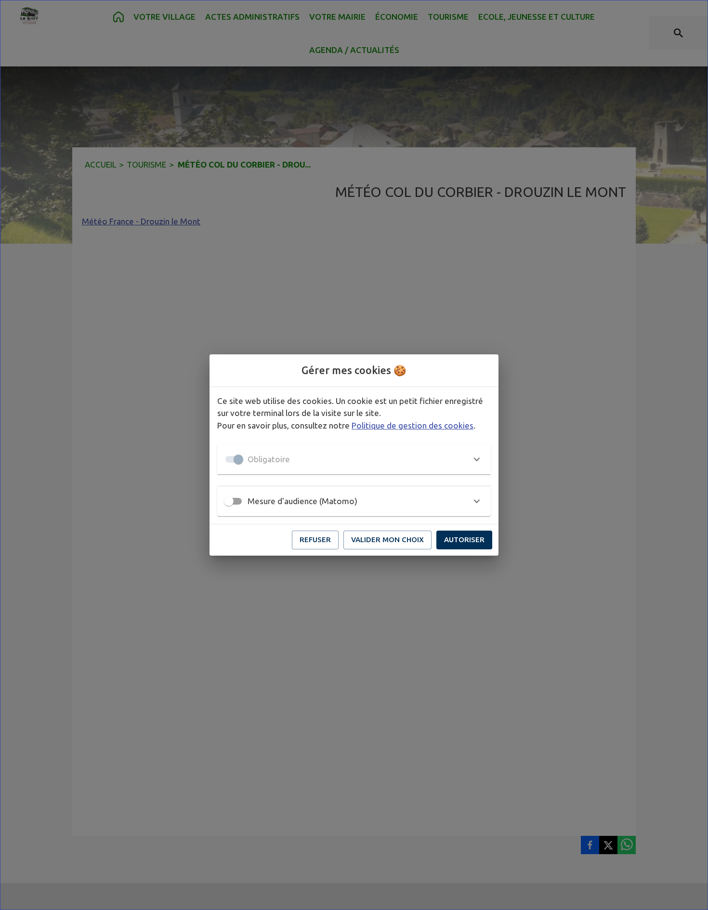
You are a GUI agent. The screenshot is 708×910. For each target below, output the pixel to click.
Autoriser (464, 539)
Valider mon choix (387, 539)
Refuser (315, 539)
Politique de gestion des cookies (412, 425)
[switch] (229, 501)
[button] (354, 459)
